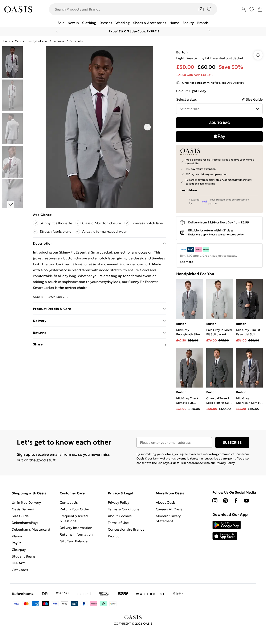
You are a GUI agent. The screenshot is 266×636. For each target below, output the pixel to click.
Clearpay (19, 549)
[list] (99, 127)
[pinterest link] (225, 500)
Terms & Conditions (123, 509)
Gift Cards (20, 570)
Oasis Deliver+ (23, 509)
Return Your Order (74, 509)
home (7, 40)
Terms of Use (118, 522)
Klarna (17, 536)
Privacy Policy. (225, 463)
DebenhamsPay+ (25, 522)
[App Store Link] (226, 530)
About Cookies (120, 516)
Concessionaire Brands (126, 529)
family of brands (164, 458)
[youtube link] (246, 500)
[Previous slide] (57, 31)
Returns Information (76, 534)
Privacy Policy (118, 502)
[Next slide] (209, 31)
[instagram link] (214, 500)
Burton (182, 52)
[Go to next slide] (147, 127)
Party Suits (76, 40)
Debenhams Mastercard (31, 529)
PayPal (17, 543)
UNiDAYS (19, 563)
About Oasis (166, 502)
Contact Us (69, 502)
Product (114, 536)
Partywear (59, 40)
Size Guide (20, 516)
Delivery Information (76, 528)
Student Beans (24, 556)
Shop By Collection (37, 40)
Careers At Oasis (169, 509)
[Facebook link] (235, 500)
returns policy (235, 234)
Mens (18, 40)
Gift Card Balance (73, 541)
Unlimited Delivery (26, 502)
